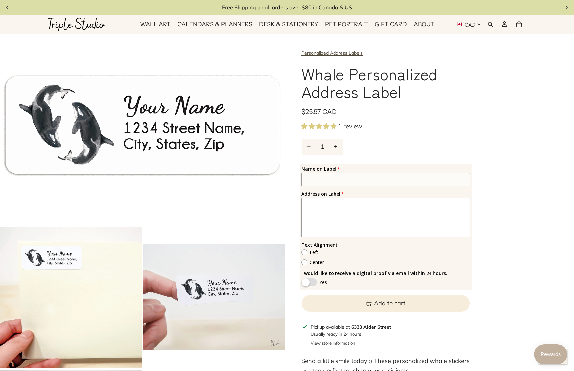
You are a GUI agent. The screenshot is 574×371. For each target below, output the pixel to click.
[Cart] (519, 24)
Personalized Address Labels (332, 53)
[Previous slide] (7, 7)
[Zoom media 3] (214, 297)
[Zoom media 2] (71, 297)
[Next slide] (566, 7)
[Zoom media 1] (142, 129)
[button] (319, 126)
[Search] (490, 24)
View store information (333, 343)
